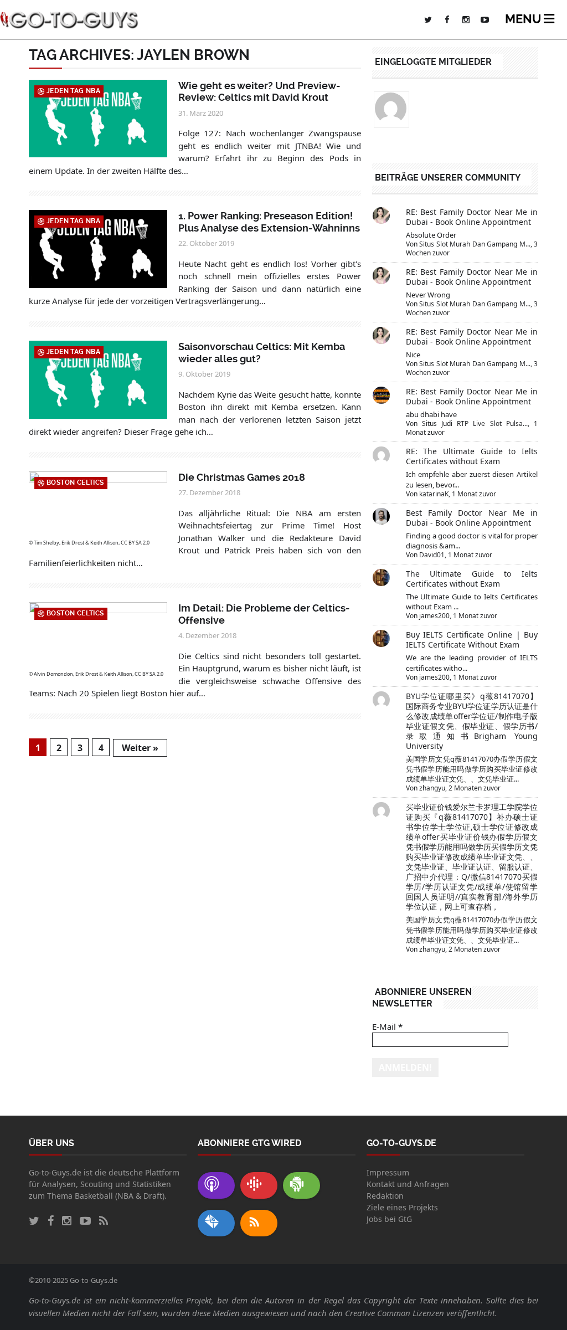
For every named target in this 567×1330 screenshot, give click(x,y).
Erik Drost (72, 542)
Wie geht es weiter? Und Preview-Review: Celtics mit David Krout (259, 92)
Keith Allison (104, 542)
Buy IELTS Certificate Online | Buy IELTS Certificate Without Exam (472, 639)
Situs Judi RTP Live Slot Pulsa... (475, 423)
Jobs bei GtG (389, 1219)
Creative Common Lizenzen (394, 1312)
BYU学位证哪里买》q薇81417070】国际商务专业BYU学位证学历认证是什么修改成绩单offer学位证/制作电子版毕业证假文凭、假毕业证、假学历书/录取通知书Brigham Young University (472, 721)
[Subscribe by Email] (216, 1223)
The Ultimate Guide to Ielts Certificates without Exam (472, 578)
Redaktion (385, 1195)
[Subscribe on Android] (301, 1185)
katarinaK (434, 494)
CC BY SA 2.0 (135, 542)
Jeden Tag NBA (73, 91)
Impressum (388, 1172)
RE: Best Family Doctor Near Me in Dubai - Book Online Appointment (472, 217)
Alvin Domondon (53, 673)
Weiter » (140, 748)
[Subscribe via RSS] (258, 1223)
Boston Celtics (75, 482)
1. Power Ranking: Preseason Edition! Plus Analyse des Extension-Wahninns (269, 222)
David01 (432, 554)
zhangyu (432, 788)
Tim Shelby (46, 542)
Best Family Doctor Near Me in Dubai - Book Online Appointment (472, 517)
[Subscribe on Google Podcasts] (258, 1185)
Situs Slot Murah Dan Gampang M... (474, 244)
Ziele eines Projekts (402, 1207)
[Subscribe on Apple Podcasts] (216, 1185)
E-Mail (387, 1026)
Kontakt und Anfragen (408, 1184)
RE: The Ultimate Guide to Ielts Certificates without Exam (472, 456)
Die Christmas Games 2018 (241, 477)
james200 (434, 615)
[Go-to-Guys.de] (69, 19)
